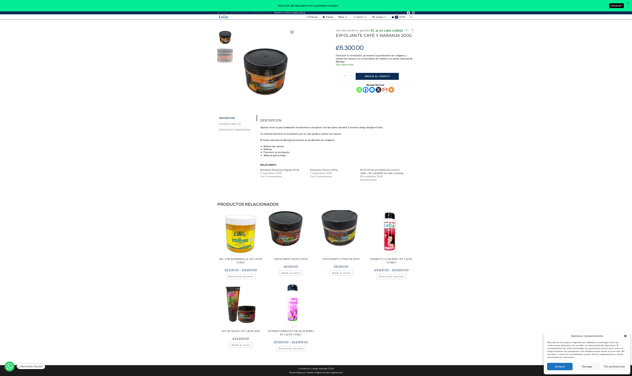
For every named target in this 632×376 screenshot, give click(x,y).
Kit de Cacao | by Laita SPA (241, 331)
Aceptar (560, 366)
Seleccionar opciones (240, 276)
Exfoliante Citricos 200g (324, 169)
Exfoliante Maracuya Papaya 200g (279, 169)
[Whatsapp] (359, 90)
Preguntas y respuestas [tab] (234, 129)
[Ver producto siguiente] (412, 30)
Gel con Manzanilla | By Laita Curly (241, 261)
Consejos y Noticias (260, 13)
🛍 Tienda (222, 13)
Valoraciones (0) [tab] (230, 124)
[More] (391, 90)
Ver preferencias (614, 366)
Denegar (587, 366)
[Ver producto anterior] (406, 30)
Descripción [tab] (227, 118)
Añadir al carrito (377, 76)
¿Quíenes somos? (238, 13)
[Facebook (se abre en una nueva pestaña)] (408, 12)
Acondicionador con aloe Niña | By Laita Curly (291, 333)
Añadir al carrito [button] (291, 273)
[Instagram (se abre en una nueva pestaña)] (413, 12)
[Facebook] (366, 90)
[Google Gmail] (385, 90)
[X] (378, 90)
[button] (625, 336)
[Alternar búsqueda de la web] (411, 17)
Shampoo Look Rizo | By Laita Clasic (391, 261)
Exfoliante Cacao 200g (291, 259)
